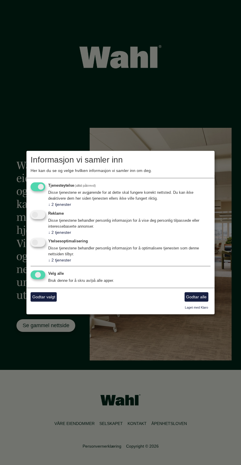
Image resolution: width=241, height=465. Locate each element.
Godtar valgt (43, 296)
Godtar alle (196, 296)
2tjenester (59, 204)
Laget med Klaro (196, 308)
